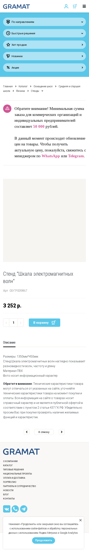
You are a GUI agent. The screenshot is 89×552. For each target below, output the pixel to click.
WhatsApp (51, 156)
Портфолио (9, 482)
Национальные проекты (17, 474)
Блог (6, 494)
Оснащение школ (43, 86)
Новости (8, 490)
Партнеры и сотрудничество (19, 486)
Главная (8, 86)
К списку (43, 432)
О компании (10, 461)
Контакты (9, 499)
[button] (44, 220)
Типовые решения (13, 469)
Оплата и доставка (14, 478)
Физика (20, 91)
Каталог (23, 86)
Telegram (76, 156)
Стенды (35, 91)
